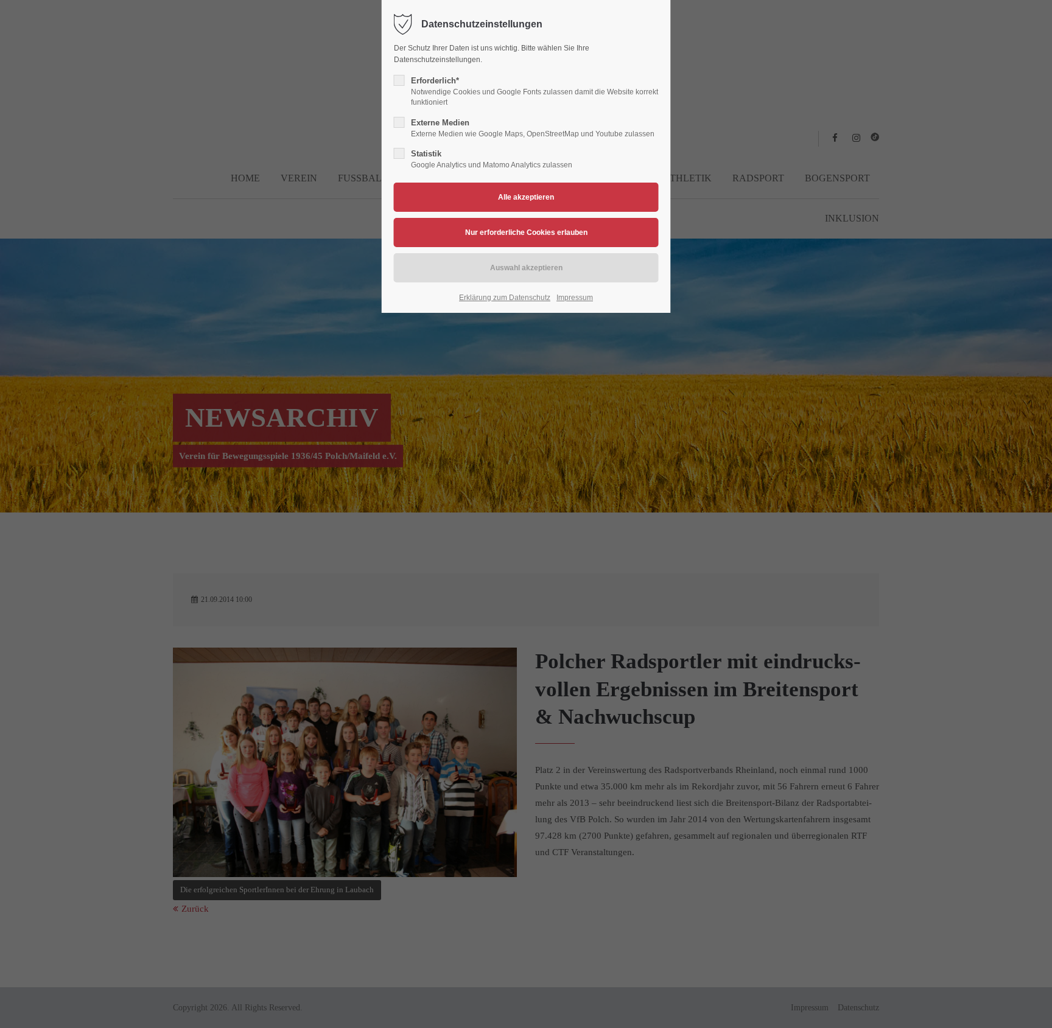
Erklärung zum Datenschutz (504, 297)
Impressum (574, 297)
